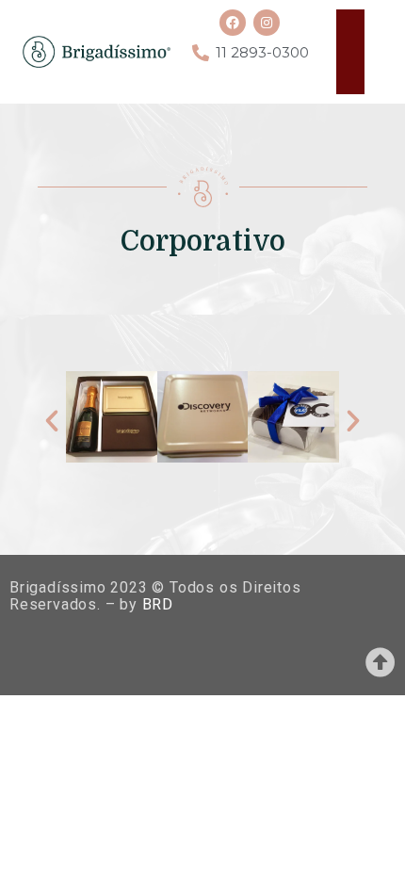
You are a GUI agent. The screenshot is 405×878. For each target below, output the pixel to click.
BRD (157, 604)
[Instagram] (266, 22)
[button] (52, 421)
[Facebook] (232, 22)
